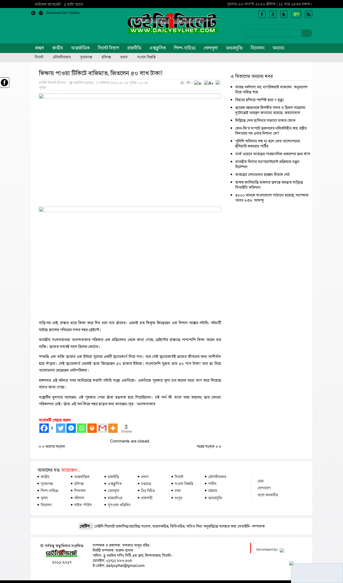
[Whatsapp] (81, 428)
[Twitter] (60, 428)
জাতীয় (57, 48)
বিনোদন (257, 48)
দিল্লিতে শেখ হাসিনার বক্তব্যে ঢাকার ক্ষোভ (265, 120)
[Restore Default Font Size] (218, 83)
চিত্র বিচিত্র (148, 491)
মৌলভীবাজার (62, 57)
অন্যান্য (278, 48)
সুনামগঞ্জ (86, 57)
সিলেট (39, 57)
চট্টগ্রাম (212, 491)
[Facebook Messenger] (71, 428)
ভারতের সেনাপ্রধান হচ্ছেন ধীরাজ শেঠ (262, 174)
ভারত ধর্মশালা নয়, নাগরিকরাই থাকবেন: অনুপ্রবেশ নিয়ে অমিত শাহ (271, 89)
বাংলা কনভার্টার (268, 495)
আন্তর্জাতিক (80, 48)
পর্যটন (212, 484)
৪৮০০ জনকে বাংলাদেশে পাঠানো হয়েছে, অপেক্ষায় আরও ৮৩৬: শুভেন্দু (271, 197)
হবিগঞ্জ (106, 57)
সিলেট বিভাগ (108, 48)
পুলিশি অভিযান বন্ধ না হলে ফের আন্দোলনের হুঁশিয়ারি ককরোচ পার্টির (267, 143)
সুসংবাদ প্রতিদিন (119, 505)
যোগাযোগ (264, 488)
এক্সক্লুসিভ (157, 48)
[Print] (92, 428)
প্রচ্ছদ (39, 48)
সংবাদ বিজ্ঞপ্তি (146, 57)
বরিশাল (79, 498)
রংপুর (178, 498)
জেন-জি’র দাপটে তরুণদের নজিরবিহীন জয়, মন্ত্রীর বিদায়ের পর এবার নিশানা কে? (271, 131)
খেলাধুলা (211, 48)
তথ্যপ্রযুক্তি (234, 48)
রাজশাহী (146, 498)
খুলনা (44, 498)
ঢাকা (178, 491)
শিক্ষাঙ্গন (79, 491)
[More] (113, 428)
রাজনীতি (134, 48)
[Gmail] (102, 428)
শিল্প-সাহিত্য (185, 48)
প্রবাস (124, 57)
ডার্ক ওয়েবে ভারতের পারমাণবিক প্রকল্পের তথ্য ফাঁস (272, 154)
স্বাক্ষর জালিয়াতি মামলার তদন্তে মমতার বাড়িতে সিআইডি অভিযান (269, 185)
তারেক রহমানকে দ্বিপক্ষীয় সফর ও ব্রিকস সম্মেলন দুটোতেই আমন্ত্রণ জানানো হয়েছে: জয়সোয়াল (270, 110)
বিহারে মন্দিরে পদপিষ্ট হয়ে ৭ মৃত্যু (259, 100)
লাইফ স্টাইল (83, 505)
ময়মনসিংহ (115, 498)
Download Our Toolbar (63, 13)
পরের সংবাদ (206, 446)
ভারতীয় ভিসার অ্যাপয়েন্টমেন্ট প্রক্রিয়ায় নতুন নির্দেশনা (267, 164)
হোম (261, 481)
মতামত (146, 484)
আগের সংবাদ (55, 446)
